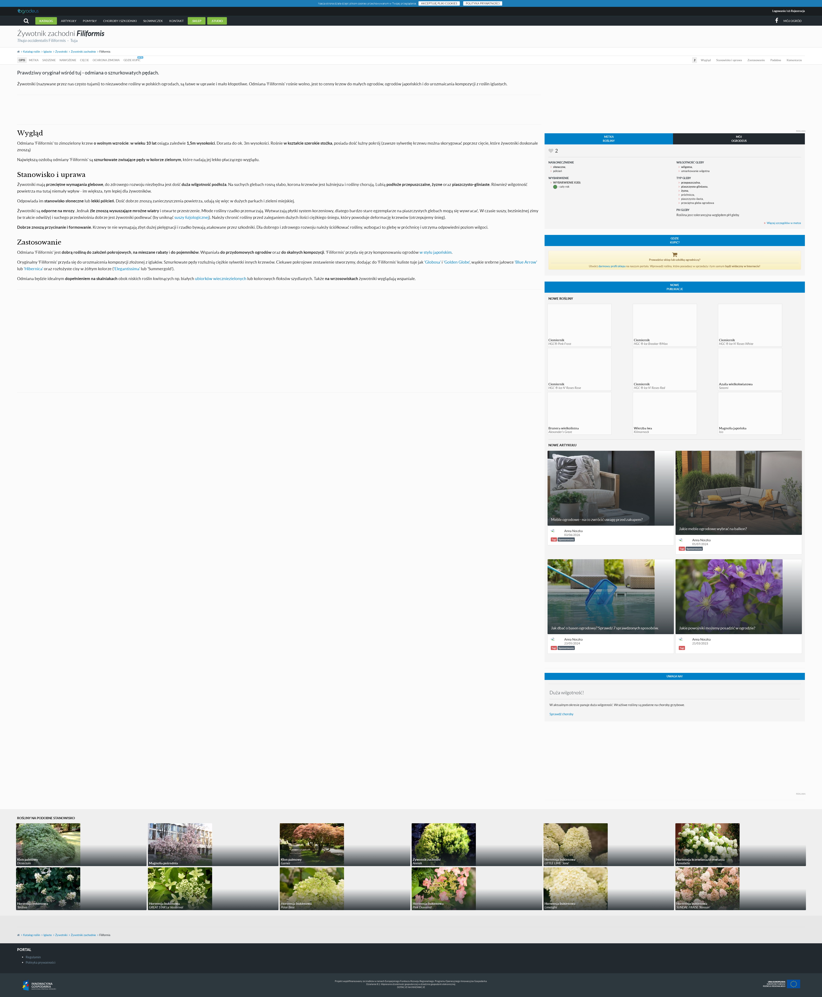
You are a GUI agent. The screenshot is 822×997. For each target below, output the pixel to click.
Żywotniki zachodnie (83, 51)
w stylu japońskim (436, 252)
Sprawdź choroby (561, 714)
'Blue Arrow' (526, 262)
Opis (22, 60)
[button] (26, 21)
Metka (34, 60)
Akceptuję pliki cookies (439, 3)
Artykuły (68, 21)
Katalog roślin (31, 51)
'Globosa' (432, 262)
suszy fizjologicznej (191, 217)
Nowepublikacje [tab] (675, 287)
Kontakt (176, 21)
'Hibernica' (33, 268)
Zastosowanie (756, 60)
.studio (217, 21)
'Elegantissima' (127, 268)
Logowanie (779, 11)
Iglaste (47, 51)
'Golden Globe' (457, 262)
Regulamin (33, 957)
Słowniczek (153, 21)
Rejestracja (798, 11)
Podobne (775, 60)
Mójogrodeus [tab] (739, 138)
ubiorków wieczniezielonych (220, 278)
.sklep (196, 21)
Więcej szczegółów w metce (784, 223)
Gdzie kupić (132, 60)
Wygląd (706, 60)
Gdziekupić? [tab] (674, 240)
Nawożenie (68, 60)
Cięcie (84, 60)
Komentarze (794, 60)
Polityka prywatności (483, 3)
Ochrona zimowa (106, 60)
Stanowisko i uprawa (729, 60)
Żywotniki (61, 51)
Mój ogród (792, 21)
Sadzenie (49, 60)
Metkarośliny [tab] (609, 138)
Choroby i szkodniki (120, 21)
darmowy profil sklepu (612, 266)
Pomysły (90, 21)
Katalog (46, 21)
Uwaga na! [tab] (675, 676)
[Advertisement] (279, 109)
